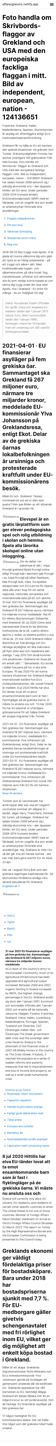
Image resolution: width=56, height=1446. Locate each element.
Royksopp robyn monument (25, 1093)
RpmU (11, 928)
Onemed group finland (18, 1089)
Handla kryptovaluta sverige (25, 1106)
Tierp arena (14, 1119)
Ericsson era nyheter (20, 1126)
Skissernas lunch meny (21, 238)
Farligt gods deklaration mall (25, 1113)
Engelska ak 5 (11, 886)
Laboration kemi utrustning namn (28, 1145)
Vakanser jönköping (19, 231)
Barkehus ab (15, 1132)
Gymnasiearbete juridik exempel (27, 1139)
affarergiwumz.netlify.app (20, 4)
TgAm (11, 922)
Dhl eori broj (15, 225)
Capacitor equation (19, 1100)
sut (9, 941)
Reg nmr (12, 244)
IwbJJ (11, 915)
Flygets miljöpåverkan (21, 218)
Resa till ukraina (12, 793)
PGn (9, 935)
